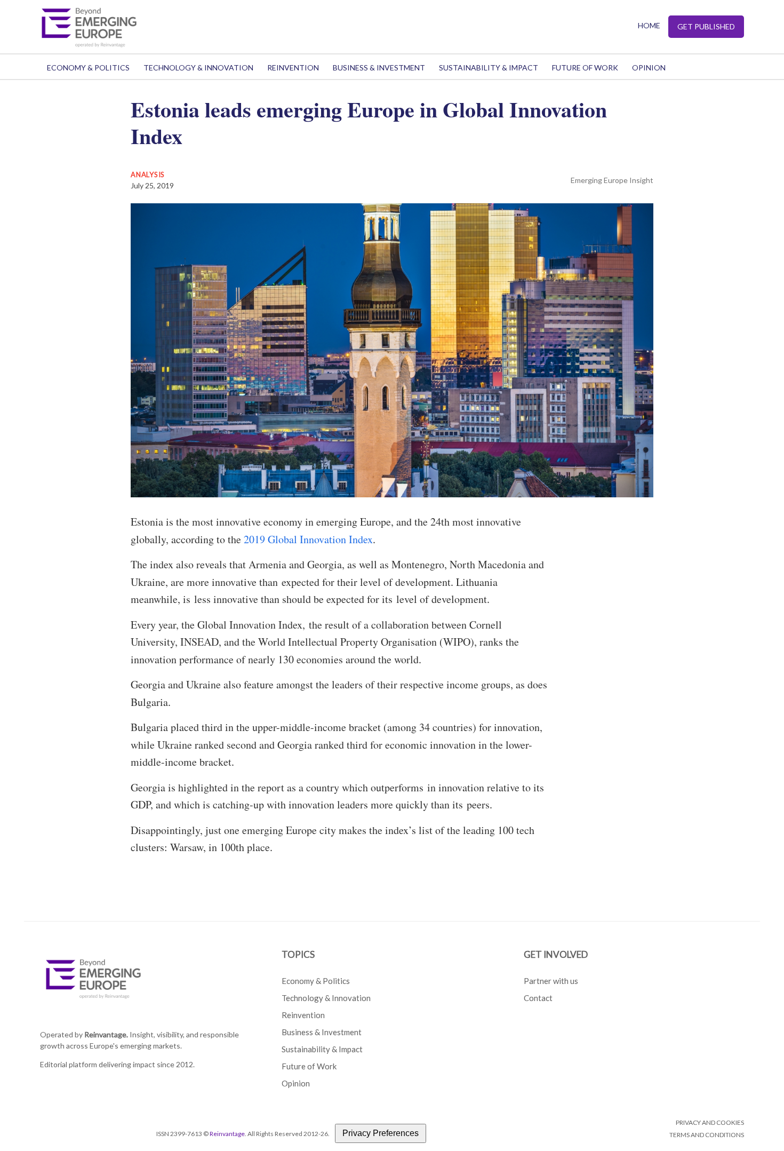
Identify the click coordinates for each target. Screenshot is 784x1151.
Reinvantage (227, 1134)
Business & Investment (379, 67)
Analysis (148, 174)
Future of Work (585, 67)
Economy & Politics (88, 67)
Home (649, 25)
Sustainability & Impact (488, 67)
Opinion (649, 67)
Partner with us (551, 981)
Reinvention (293, 67)
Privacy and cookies (710, 1122)
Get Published (706, 26)
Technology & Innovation (198, 67)
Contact (538, 998)
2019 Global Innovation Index (308, 539)
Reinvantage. (106, 1034)
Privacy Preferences (380, 1133)
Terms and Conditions (706, 1135)
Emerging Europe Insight (612, 180)
